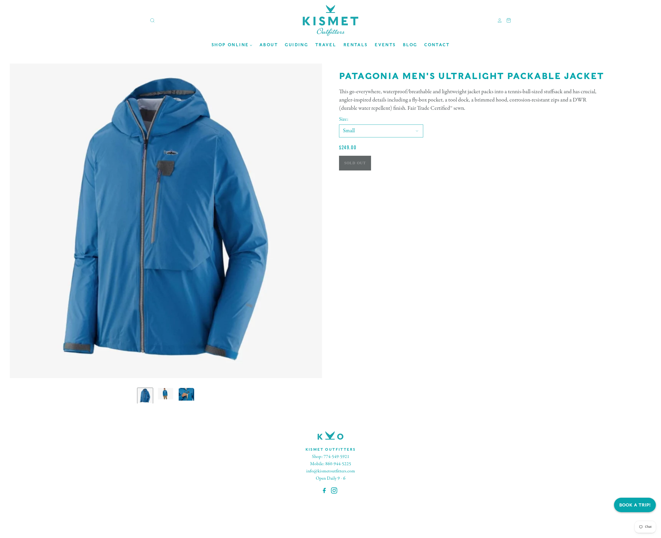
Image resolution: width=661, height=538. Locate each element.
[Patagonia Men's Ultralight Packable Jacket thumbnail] (145, 395)
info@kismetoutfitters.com (330, 471)
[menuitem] (232, 45)
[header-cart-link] (506, 20)
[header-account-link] (497, 20)
